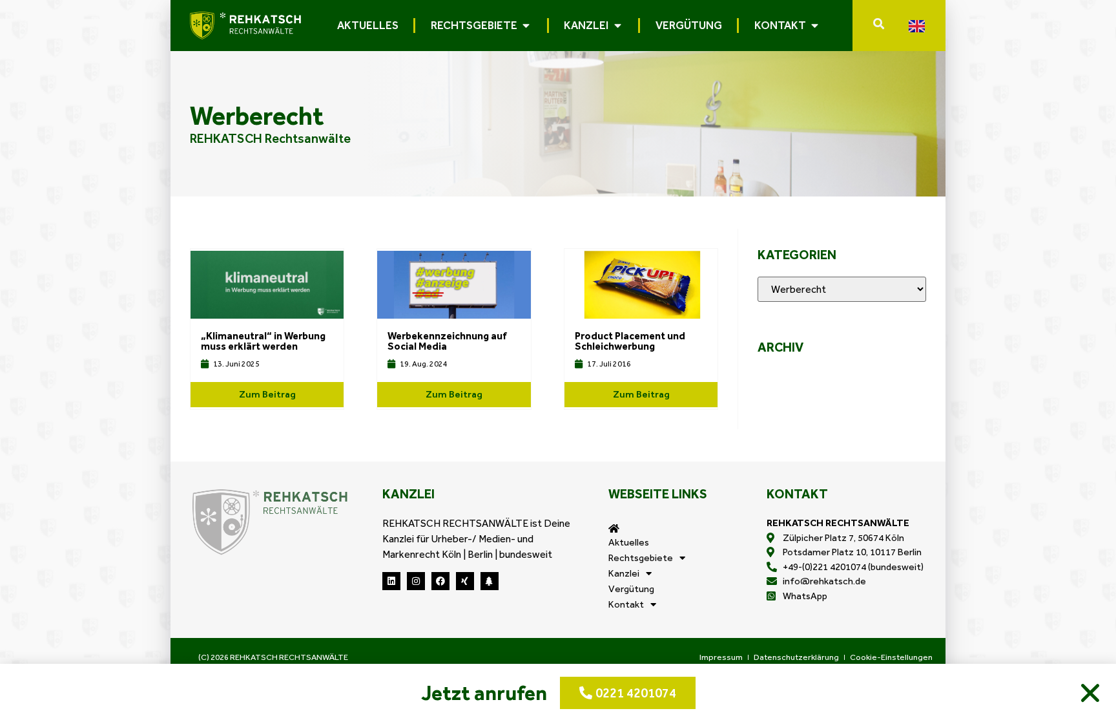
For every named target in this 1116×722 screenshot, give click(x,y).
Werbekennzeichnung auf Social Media (447, 341)
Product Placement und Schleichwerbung (630, 341)
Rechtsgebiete (640, 558)
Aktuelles (628, 542)
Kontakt (626, 604)
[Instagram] (416, 581)
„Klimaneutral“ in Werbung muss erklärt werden (263, 341)
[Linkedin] (391, 581)
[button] (1090, 693)
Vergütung (631, 589)
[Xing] (465, 581)
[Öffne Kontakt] (815, 25)
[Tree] (489, 581)
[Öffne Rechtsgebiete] (526, 25)
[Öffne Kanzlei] (617, 25)
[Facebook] (440, 581)
